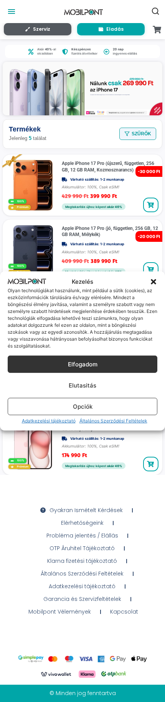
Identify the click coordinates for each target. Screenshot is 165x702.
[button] (153, 282)
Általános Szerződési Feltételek (113, 421)
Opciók (82, 406)
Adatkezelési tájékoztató (49, 421)
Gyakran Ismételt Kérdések (86, 510)
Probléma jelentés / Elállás (82, 535)
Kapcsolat (124, 611)
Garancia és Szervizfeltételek (82, 599)
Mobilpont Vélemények (59, 611)
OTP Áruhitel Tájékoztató (82, 548)
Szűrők (141, 133)
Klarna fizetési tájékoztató (82, 561)
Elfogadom (82, 364)
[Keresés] (155, 11)
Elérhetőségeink (82, 523)
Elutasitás (82, 385)
